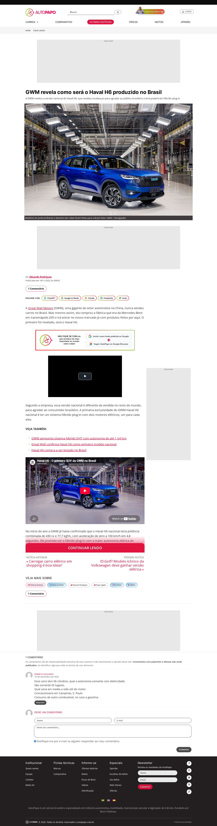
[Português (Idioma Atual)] (103, 800)
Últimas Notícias (36, 585)
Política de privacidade (182, 822)
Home (28, 31)
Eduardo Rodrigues (40, 276)
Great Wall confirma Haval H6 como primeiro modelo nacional (73, 444)
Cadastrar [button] (145, 786)
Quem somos (32, 768)
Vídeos (132, 585)
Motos (85, 774)
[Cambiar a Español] (114, 800)
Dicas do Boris (89, 779)
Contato (29, 779)
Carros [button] (31, 22)
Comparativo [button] (63, 22)
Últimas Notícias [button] (100, 22)
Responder (40, 702)
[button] (117, 12)
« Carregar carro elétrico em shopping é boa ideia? (49, 563)
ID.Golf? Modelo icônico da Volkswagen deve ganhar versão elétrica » (117, 565)
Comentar (184, 749)
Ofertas (113, 790)
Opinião (114, 768)
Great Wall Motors (40, 308)
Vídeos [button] (133, 22)
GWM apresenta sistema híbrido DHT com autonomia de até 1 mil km (79, 438)
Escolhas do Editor (57, 585)
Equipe (29, 774)
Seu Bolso (117, 585)
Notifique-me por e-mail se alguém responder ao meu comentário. (78, 741)
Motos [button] (159, 22)
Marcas (57, 768)
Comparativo (60, 774)
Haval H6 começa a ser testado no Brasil (58, 450)
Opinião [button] (185, 22)
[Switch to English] (108, 800)
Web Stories (115, 785)
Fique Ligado (39, 31)
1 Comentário (36, 288)
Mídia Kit (30, 785)
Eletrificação (88, 790)
